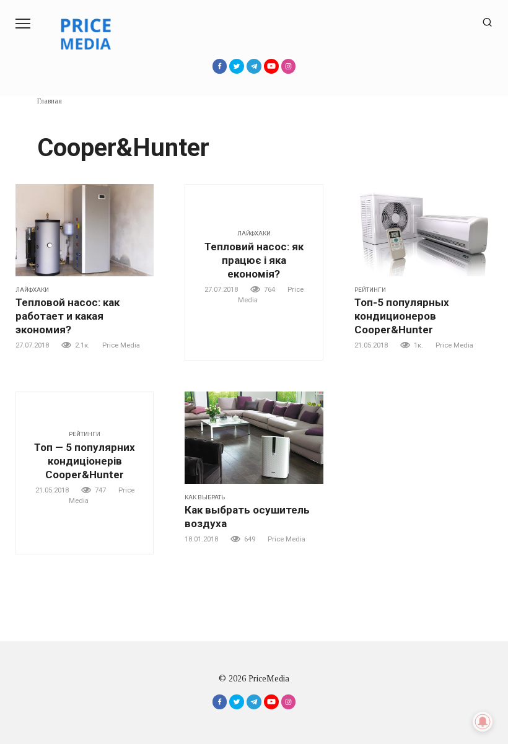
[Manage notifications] (483, 722)
